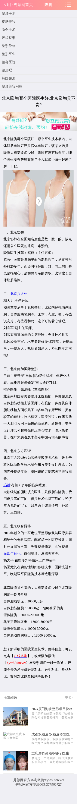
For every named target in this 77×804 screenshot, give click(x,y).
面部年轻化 (12, 553)
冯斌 (6, 485)
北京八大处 (18, 294)
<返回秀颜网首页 (18, 5)
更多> (69, 698)
